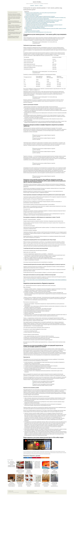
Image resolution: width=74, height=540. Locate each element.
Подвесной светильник (47, 452)
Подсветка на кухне (28, 453)
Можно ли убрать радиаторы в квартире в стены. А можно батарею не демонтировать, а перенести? (15, 26)
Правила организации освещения (32, 15)
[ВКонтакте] (27, 457)
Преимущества (29, 29)
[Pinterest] (36, 457)
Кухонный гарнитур (47, 451)
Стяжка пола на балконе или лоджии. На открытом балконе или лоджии (14, 22)
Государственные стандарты (35, 451)
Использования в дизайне (47, 453)
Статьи (40, 5)
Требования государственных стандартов (34, 13)
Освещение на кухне (29, 451)
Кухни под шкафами (58, 451)
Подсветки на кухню (40, 453)
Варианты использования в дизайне (33, 30)
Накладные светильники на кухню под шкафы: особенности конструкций (39, 26)
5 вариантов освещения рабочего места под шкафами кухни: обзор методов (40, 22)
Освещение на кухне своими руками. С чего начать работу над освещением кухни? (40, 12)
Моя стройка (37, 2)
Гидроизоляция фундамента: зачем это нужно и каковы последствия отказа (14, 33)
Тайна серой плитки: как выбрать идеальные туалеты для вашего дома (14, 18)
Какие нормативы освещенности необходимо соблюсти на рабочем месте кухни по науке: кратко (44, 20)
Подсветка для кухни (52, 451)
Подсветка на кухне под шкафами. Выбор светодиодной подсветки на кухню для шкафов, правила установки (45, 28)
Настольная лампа (41, 452)
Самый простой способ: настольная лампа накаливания (36, 23)
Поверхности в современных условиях (28, 452)
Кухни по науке (63, 451)
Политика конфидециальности (30, 492)
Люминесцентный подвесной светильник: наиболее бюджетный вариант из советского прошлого (44, 24)
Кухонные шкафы (42, 451)
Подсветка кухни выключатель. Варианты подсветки (35, 27)
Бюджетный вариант (53, 452)
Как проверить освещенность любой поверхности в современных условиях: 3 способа (42, 21)
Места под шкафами (36, 452)
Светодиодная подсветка (34, 453)
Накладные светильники (59, 452)
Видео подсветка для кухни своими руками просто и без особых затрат (38, 32)
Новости (37, 5)
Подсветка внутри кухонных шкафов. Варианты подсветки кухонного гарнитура (40, 16)
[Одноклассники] (45, 457)
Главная (32, 5)
